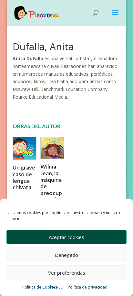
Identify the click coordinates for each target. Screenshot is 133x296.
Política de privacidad (87, 287)
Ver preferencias (66, 272)
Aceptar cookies (66, 237)
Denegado (66, 255)
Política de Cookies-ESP (43, 287)
